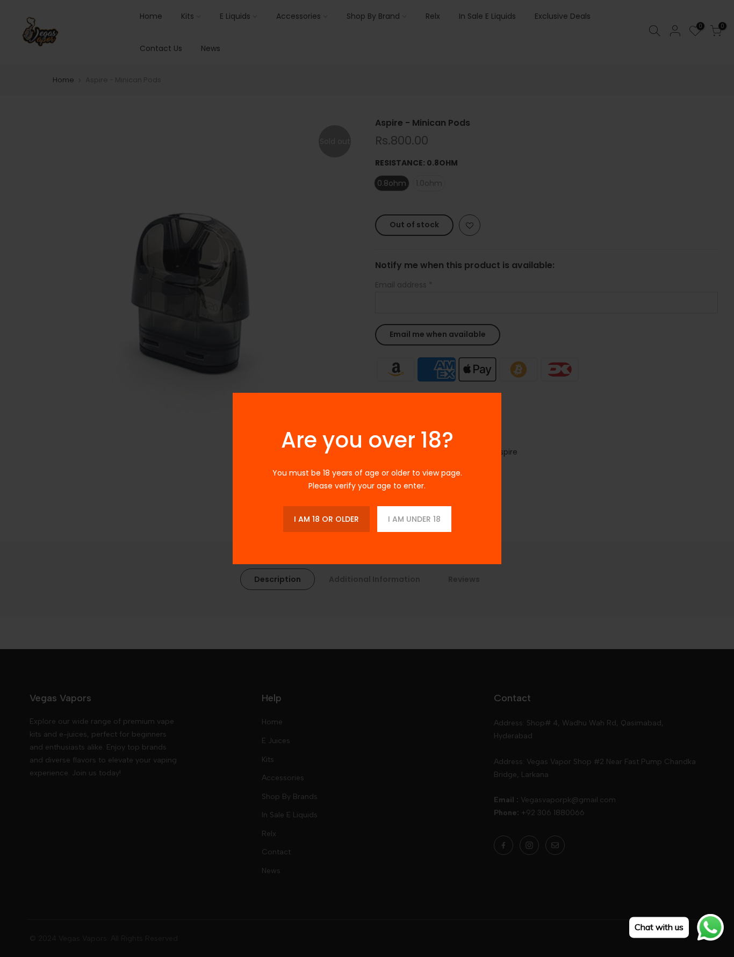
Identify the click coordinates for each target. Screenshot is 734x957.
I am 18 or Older (326, 519)
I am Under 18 (414, 519)
